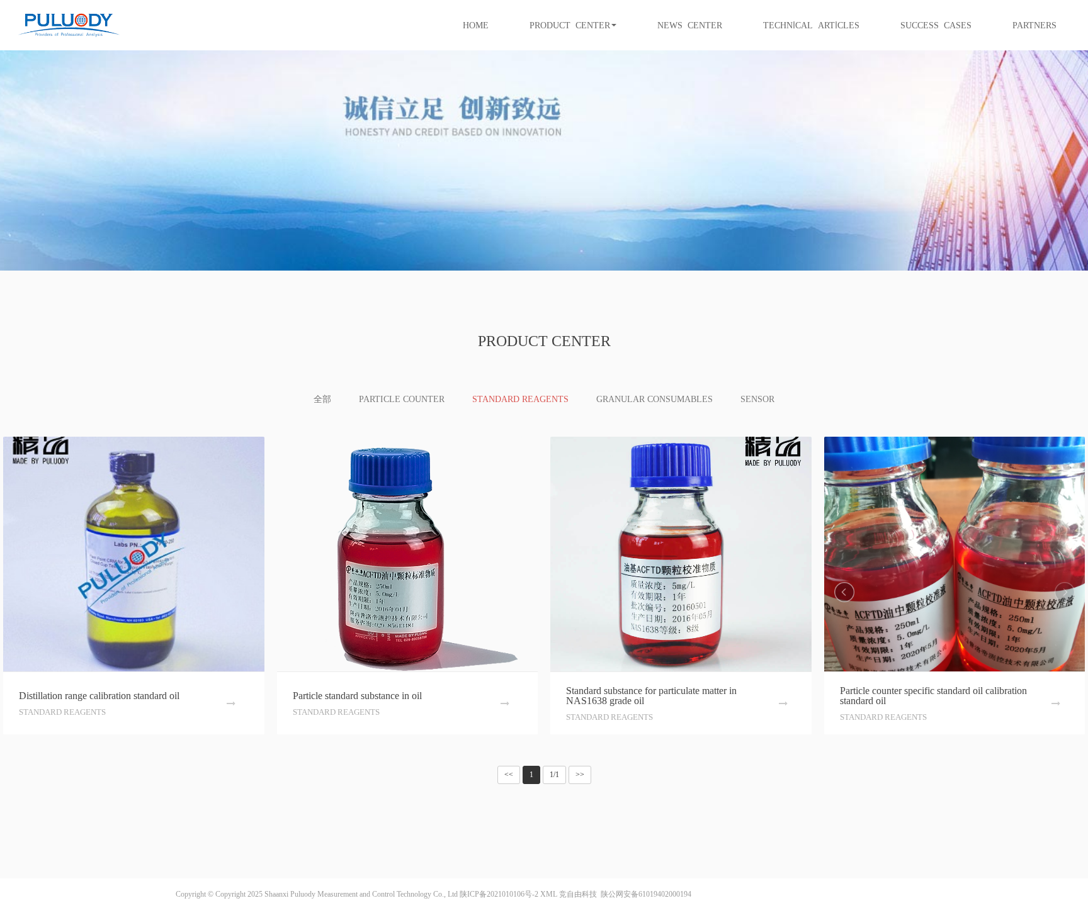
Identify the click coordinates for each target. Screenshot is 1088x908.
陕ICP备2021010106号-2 (499, 894)
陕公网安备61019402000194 (645, 894)
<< (508, 774)
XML (548, 894)
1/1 (554, 774)
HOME (476, 25)
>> (579, 774)
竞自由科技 (578, 894)
